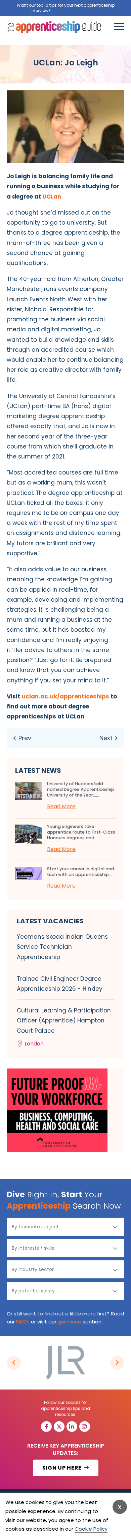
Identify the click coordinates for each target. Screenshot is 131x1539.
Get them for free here (76, 10)
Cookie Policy (91, 1528)
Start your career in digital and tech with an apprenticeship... (80, 871)
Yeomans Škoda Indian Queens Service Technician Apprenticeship (62, 947)
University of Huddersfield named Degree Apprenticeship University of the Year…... (80, 789)
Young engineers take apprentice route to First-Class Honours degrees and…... (81, 832)
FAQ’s (23, 1321)
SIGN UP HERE (62, 1468)
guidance (69, 1321)
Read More (61, 806)
